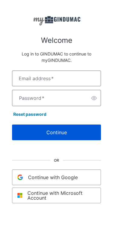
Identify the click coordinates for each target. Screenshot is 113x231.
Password (31, 98)
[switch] (94, 98)
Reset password (29, 114)
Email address (36, 78)
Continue (56, 132)
